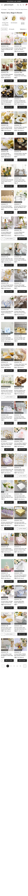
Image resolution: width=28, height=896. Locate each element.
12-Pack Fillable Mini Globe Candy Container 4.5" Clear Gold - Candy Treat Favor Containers (7, 549)
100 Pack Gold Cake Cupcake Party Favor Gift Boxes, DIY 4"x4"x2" (20, 523)
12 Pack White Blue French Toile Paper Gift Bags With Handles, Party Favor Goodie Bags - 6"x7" (7, 338)
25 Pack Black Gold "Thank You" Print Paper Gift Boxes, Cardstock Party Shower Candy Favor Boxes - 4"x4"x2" (20, 75)
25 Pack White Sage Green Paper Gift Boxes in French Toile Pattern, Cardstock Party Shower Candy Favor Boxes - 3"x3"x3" (20, 285)
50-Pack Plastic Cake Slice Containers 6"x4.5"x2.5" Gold (6, 365)
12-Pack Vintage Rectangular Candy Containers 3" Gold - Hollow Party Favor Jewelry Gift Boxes (6, 154)
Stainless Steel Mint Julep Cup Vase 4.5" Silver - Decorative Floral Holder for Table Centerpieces (7, 496)
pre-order (10, 238)
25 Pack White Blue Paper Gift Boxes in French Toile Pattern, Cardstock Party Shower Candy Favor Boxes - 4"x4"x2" (20, 602)
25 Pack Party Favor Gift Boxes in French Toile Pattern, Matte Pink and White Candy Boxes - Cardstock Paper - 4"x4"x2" (20, 549)
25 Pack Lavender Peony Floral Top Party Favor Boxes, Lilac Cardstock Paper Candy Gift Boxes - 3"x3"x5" (7, 523)
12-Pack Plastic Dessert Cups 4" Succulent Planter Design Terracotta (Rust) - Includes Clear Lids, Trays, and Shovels (7, 75)
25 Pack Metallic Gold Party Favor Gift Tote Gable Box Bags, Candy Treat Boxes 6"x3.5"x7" (20, 338)
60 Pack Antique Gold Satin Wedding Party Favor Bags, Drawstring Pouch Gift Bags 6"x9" (20, 391)
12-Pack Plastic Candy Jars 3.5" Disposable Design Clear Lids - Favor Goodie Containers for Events (7, 101)
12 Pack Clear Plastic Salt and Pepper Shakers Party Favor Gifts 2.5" (20, 365)
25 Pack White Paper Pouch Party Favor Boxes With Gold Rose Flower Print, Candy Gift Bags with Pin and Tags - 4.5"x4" (7, 206)
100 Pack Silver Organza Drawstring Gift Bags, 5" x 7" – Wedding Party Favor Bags (20, 575)
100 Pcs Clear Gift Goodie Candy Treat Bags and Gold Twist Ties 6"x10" (6, 575)
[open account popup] (20, 5)
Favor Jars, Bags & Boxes (21, 9)
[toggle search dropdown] (18, 5)
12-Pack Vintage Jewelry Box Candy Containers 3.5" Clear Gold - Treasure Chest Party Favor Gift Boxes (7, 285)
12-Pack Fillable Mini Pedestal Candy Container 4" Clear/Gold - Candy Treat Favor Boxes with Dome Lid (20, 233)
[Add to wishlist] (12, 33)
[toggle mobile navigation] (2, 5)
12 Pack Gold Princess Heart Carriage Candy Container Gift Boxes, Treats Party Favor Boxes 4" (7, 128)
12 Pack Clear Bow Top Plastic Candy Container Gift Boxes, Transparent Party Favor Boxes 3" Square (7, 259)
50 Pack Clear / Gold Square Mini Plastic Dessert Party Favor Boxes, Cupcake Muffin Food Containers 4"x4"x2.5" (7, 628)
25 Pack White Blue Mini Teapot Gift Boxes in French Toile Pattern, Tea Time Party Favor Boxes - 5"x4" (7, 312)
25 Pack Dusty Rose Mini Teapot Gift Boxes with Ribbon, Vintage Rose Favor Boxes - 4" (7, 48)
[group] (14, 1)
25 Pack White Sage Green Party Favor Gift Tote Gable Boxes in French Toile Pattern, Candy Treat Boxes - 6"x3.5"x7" (19, 180)
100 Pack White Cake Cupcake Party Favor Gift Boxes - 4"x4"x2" (20, 628)
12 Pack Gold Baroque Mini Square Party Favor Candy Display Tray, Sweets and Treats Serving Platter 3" (20, 101)
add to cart (9, 54)
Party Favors (11, 9)
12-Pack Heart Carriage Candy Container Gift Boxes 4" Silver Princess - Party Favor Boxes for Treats (7, 602)
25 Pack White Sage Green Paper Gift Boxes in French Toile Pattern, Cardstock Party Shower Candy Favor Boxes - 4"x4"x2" (20, 259)
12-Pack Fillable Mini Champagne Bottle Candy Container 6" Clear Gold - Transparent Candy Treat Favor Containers (7, 233)
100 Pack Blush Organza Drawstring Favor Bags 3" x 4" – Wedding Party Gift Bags (20, 444)
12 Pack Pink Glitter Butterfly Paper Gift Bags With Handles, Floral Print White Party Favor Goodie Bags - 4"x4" (20, 417)
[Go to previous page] (3, 666)
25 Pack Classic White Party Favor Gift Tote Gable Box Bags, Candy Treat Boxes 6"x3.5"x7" (7, 417)
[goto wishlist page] (23, 5)
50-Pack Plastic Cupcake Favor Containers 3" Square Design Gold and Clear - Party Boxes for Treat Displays (20, 128)
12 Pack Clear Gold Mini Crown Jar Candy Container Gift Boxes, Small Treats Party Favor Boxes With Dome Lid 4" (20, 48)
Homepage (4, 9)
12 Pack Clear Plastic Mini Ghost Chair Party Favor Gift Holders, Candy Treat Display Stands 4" (20, 312)
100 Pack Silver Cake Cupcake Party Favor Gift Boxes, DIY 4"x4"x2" (20, 496)
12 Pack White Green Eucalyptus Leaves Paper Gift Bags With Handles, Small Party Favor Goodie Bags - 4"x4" (7, 654)
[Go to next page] (25, 666)
